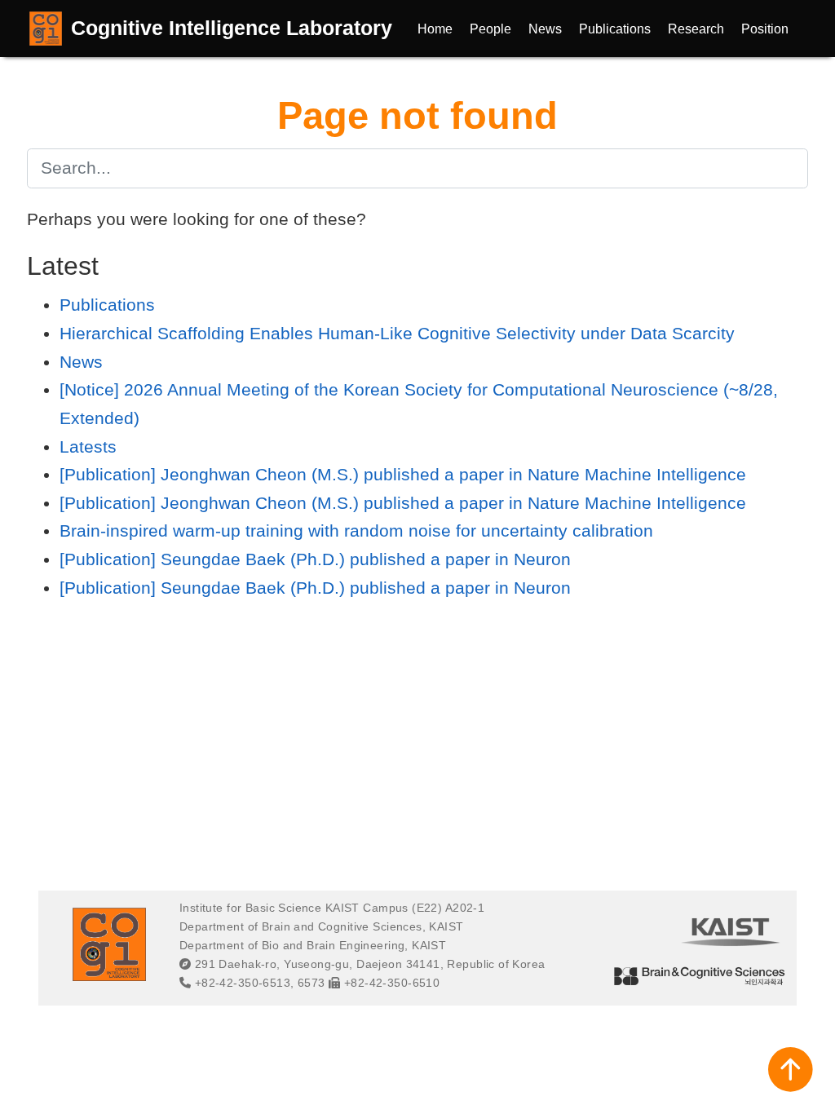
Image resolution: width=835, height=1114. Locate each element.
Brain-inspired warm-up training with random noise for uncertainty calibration (356, 530)
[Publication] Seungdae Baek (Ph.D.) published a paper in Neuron (315, 559)
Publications (107, 304)
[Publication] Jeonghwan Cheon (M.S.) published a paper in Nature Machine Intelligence (403, 474)
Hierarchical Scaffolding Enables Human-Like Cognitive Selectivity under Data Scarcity (397, 333)
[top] (790, 1069)
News (81, 361)
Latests (88, 446)
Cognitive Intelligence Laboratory (231, 27)
